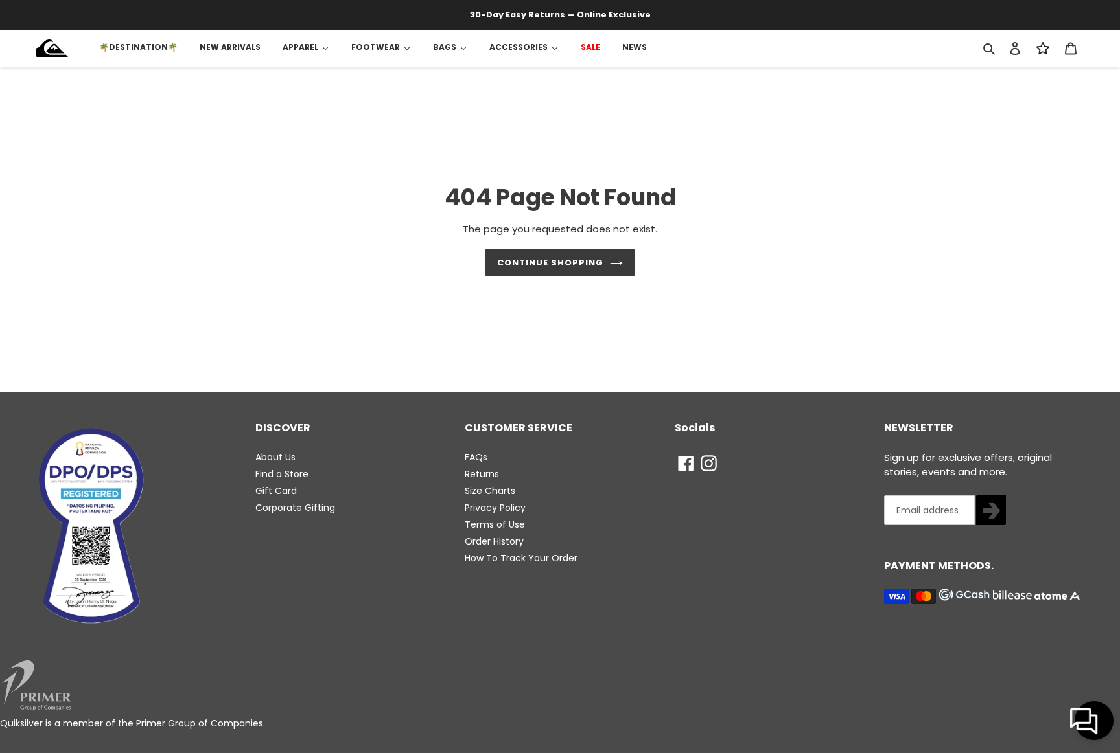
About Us (275, 457)
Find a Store (282, 473)
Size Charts (490, 490)
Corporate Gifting (295, 507)
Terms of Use (495, 524)
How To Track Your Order (521, 558)
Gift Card (276, 490)
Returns (482, 473)
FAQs (476, 457)
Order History (494, 541)
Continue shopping (550, 262)
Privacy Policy (495, 507)
